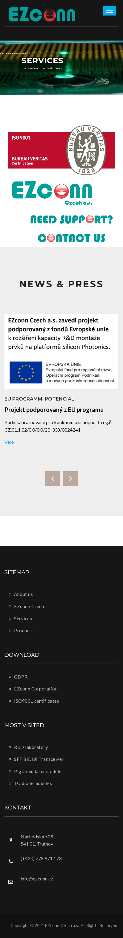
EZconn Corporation (35, 688)
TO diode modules (32, 783)
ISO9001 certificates (36, 701)
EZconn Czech (28, 606)
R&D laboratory (30, 747)
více (9, 442)
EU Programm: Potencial (39, 399)
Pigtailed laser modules (38, 771)
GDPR (20, 676)
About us (23, 594)
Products (23, 630)
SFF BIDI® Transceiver (38, 759)
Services (22, 618)
